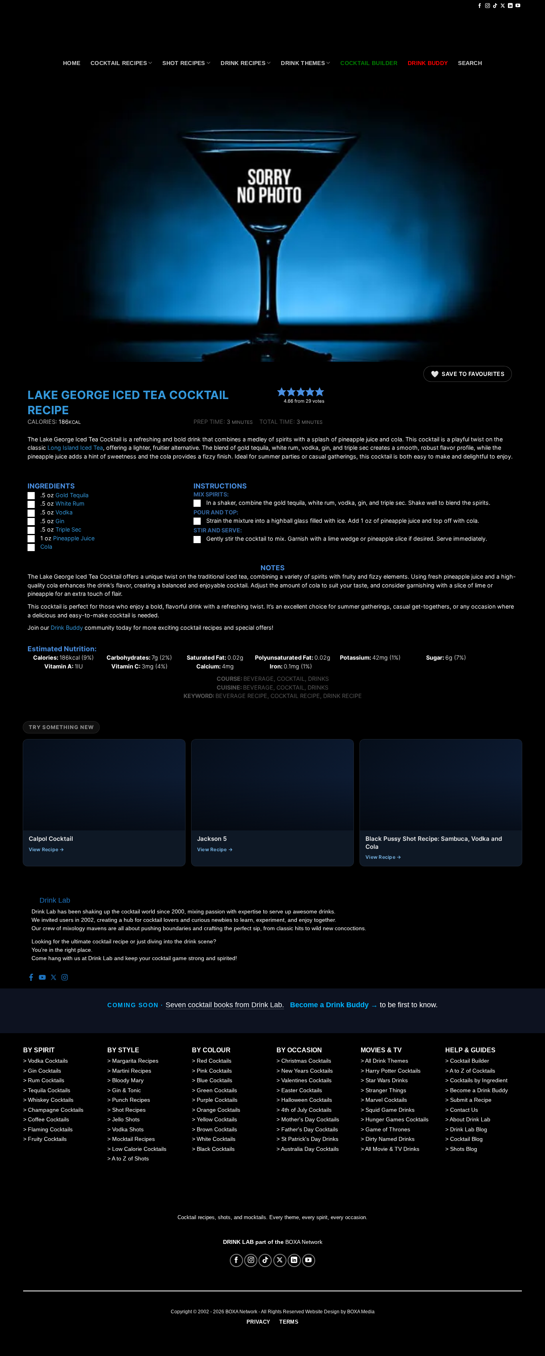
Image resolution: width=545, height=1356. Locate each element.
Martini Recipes (131, 1070)
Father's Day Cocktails (309, 1129)
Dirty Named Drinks (390, 1139)
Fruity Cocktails (47, 1139)
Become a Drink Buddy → (334, 1005)
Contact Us (464, 1110)
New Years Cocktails (307, 1070)
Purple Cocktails (217, 1100)
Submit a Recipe (471, 1100)
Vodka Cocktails (48, 1061)
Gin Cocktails (44, 1070)
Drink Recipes (243, 63)
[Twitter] (53, 978)
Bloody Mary (128, 1080)
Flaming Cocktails (50, 1129)
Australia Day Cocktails (310, 1149)
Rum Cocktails (46, 1080)
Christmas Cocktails (306, 1061)
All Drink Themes (386, 1061)
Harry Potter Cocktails (393, 1070)
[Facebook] (31, 978)
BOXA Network (303, 1242)
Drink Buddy (67, 627)
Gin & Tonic (126, 1090)
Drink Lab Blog (468, 1129)
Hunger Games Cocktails (396, 1119)
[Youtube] (42, 978)
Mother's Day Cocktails (310, 1119)
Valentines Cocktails (306, 1080)
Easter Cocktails (301, 1090)
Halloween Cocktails (306, 1100)
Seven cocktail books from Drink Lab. (225, 1005)
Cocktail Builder (469, 1061)
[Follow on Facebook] (479, 6)
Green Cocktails (217, 1090)
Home (71, 63)
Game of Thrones (387, 1129)
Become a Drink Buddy (479, 1090)
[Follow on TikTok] (495, 6)
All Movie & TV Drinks (392, 1149)
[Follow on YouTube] (517, 6)
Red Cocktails (214, 1061)
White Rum (70, 503)
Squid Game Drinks (390, 1110)
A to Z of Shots (130, 1158)
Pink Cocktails (214, 1070)
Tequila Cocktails (49, 1090)
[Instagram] (64, 978)
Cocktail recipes (119, 63)
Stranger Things (385, 1090)
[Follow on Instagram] (487, 6)
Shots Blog (463, 1149)
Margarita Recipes (135, 1061)
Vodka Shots (128, 1129)
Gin (59, 521)
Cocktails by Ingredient (478, 1080)
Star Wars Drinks (386, 1080)
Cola (46, 546)
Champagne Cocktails (55, 1110)
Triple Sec (68, 529)
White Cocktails (216, 1139)
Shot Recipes (183, 63)
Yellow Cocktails (217, 1119)
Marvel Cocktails (386, 1100)
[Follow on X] (502, 6)
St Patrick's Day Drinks (309, 1139)
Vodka (64, 512)
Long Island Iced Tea (75, 447)
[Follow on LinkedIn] (510, 6)
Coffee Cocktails (48, 1119)
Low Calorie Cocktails (139, 1149)
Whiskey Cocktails (50, 1100)
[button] (281, 391)
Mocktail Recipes (133, 1139)
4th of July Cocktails (306, 1110)
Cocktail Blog (466, 1139)
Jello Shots (126, 1119)
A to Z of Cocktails (472, 1070)
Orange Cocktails (218, 1110)
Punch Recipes (131, 1100)
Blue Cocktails (214, 1080)
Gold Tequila (72, 495)
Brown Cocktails (217, 1129)
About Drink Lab (470, 1119)
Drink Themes (302, 63)
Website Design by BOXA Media (340, 1311)
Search (470, 63)
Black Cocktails (216, 1149)
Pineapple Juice (74, 538)
